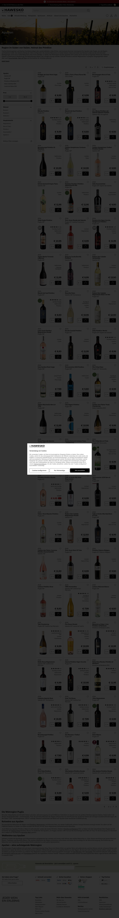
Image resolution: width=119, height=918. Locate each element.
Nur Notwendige (59, 470)
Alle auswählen (80, 470)
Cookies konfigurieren (39, 470)
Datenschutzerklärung (40, 464)
